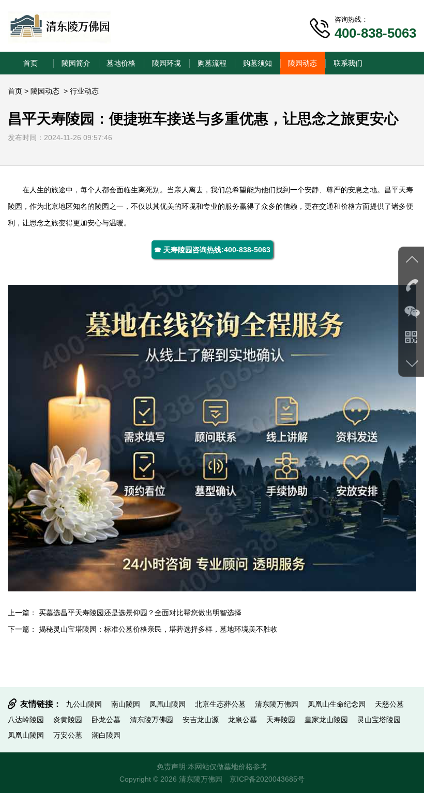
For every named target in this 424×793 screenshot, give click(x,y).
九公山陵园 (84, 704)
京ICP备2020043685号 (267, 779)
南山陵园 (125, 704)
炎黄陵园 (67, 719)
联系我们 (348, 63)
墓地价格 (121, 63)
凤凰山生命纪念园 (337, 704)
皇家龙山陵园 (326, 719)
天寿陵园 (280, 719)
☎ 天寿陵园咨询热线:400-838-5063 (212, 250)
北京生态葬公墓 (220, 704)
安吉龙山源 (201, 719)
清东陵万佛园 (276, 704)
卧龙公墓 (106, 719)
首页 (30, 63)
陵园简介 (76, 63)
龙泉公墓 (242, 719)
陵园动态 (302, 63)
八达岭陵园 (26, 719)
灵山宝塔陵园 (379, 719)
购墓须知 (257, 63)
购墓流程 (212, 63)
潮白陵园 (106, 735)
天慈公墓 (389, 704)
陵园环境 (166, 63)
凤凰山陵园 (167, 704)
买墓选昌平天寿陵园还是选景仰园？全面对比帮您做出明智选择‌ (140, 612)
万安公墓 (67, 735)
